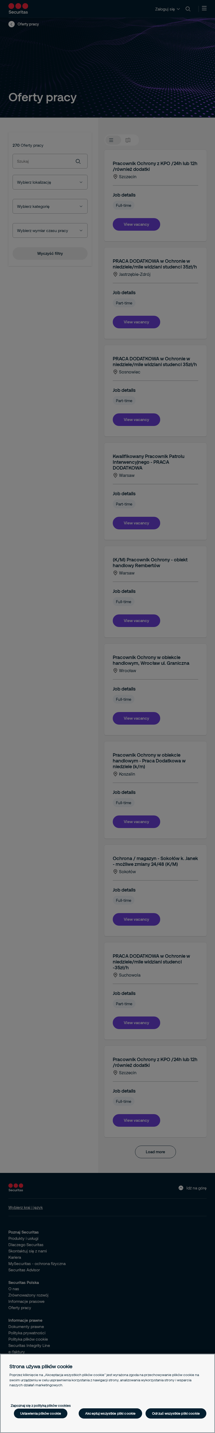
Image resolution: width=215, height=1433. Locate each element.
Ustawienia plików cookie (40, 1413)
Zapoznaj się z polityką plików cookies (41, 1405)
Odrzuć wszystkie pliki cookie (176, 1413)
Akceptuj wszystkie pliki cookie (110, 1413)
